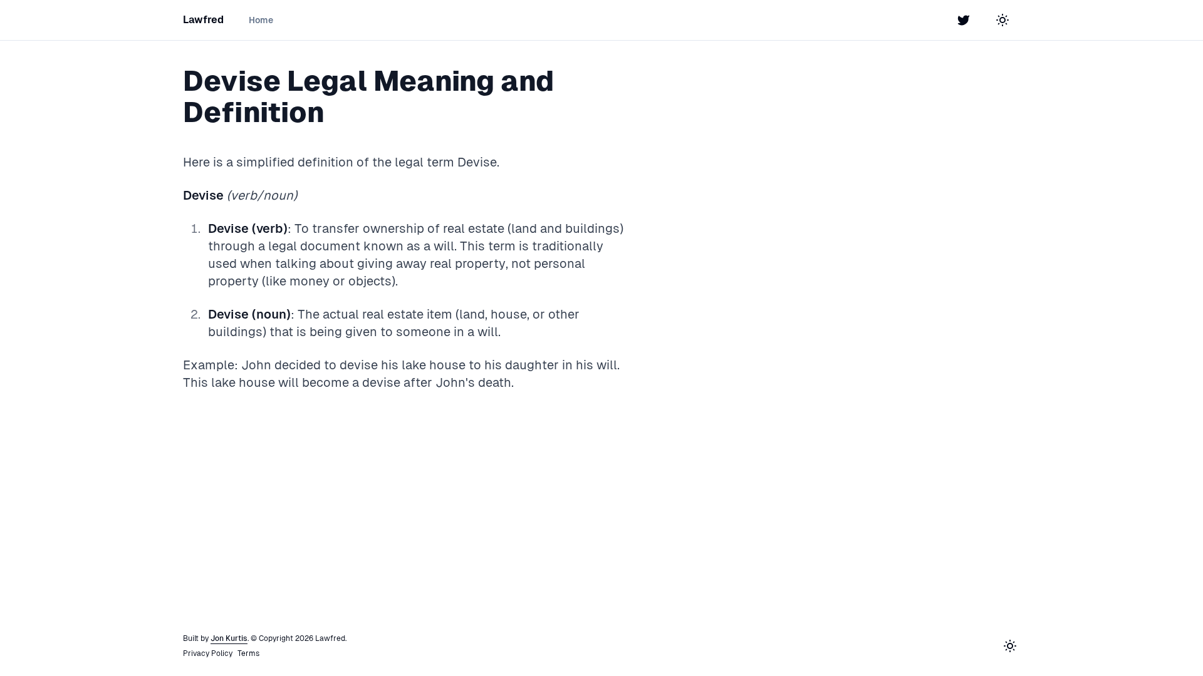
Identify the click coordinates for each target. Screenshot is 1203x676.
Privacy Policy (207, 653)
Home (261, 20)
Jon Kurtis (229, 638)
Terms (248, 653)
